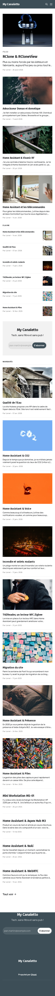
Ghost (34, 974)
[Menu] (51, 4)
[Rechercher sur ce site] (46, 4)
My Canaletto (11, 4)
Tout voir (8, 894)
